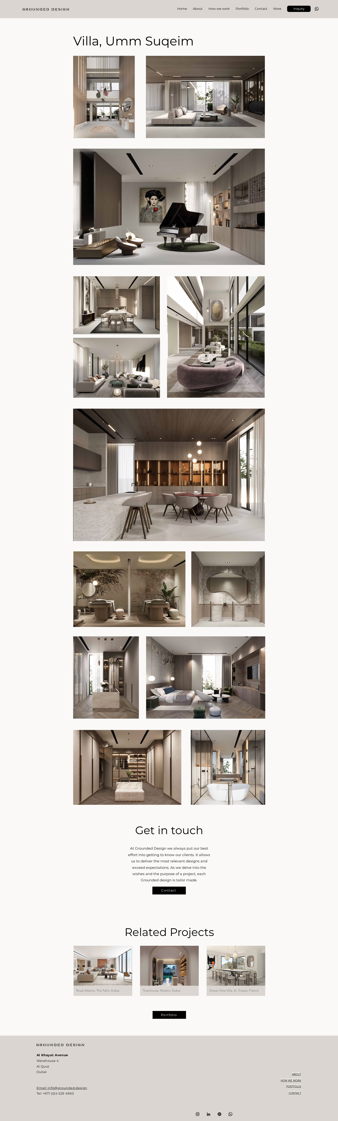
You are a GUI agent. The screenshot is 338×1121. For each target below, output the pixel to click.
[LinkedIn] (208, 1114)
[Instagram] (197, 1114)
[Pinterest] (219, 1114)
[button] (299, 9)
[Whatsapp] (316, 8)
